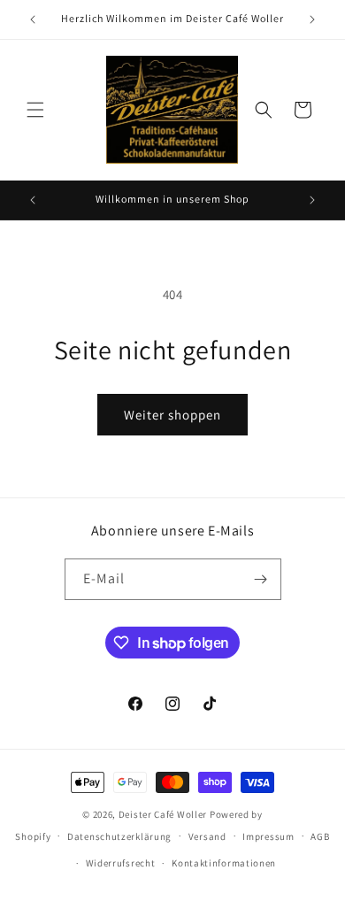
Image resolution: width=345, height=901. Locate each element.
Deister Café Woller (163, 814)
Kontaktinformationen (224, 863)
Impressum (268, 836)
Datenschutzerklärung (119, 836)
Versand (207, 836)
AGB (319, 836)
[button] (35, 109)
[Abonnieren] (261, 579)
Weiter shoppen (172, 414)
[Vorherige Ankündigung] (32, 19)
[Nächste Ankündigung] (312, 19)
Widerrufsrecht (121, 863)
